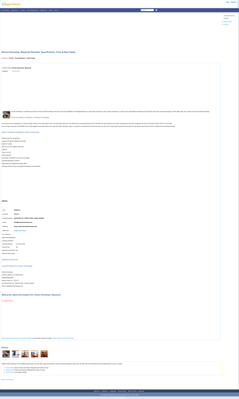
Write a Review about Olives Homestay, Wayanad (17, 338)
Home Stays (16, 71)
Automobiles (5, 10)
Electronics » (15, 10)
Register (234, 2)
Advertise (141, 391)
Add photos (9, 370)
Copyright (113, 391)
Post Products (10, 372)
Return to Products (7, 380)
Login (228, 2)
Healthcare (43, 10)
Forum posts (228, 21)
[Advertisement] (112, 29)
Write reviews (10, 368)
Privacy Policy (122, 391)
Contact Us (104, 391)
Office (51, 10)
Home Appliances (32, 10)
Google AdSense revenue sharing (62, 338)
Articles (226, 24)
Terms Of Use (132, 391)
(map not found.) (20, 230)
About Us (97, 391)
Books (23, 10)
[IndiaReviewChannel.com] (11, 7)
